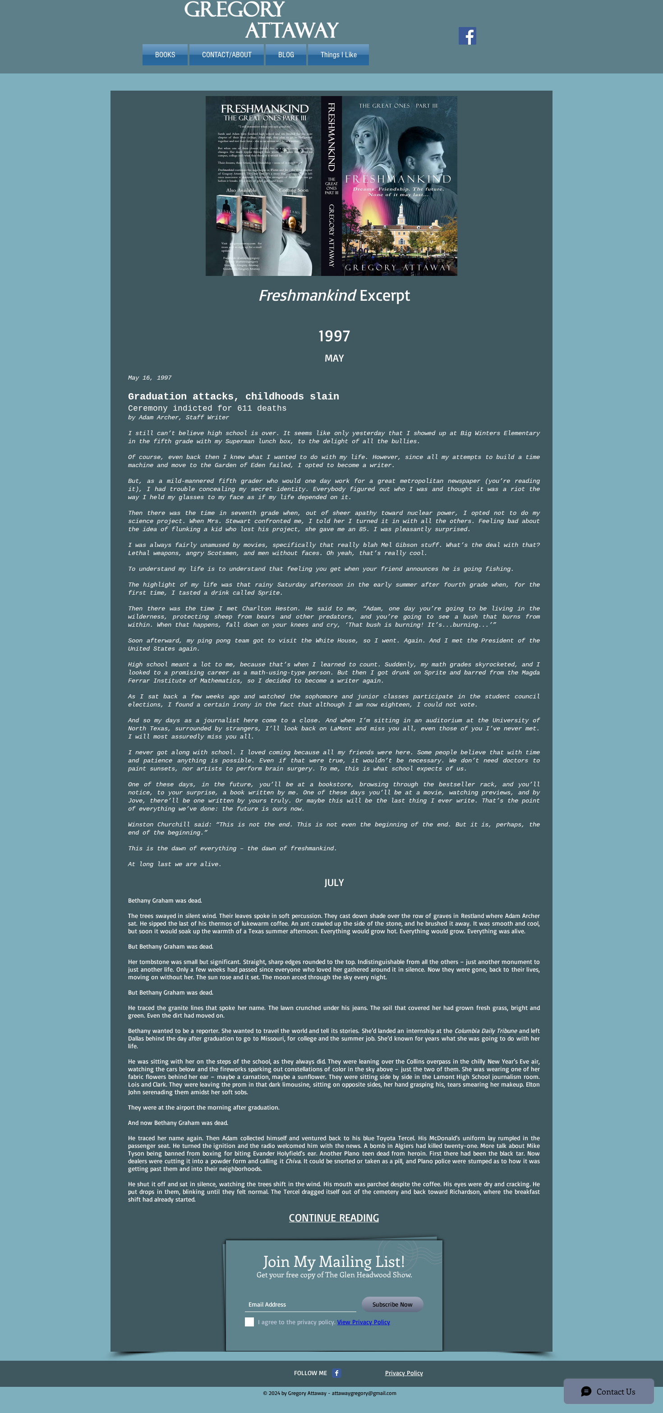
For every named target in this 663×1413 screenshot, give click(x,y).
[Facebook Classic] (336, 1373)
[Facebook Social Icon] (467, 36)
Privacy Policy (404, 1372)
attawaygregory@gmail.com (364, 1393)
